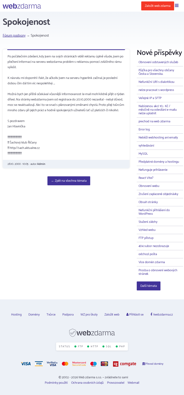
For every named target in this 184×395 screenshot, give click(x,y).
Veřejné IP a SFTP (150, 98)
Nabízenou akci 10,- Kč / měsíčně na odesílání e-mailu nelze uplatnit (158, 110)
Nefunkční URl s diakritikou (157, 82)
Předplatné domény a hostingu (159, 161)
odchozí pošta (148, 254)
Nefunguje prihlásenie (153, 170)
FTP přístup (146, 238)
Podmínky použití (56, 382)
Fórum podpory (14, 36)
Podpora (68, 314)
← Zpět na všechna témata (69, 181)
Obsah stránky (148, 202)
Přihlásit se (135, 314)
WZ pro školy (89, 314)
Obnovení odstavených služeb (158, 62)
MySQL (143, 153)
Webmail (133, 382)
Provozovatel (115, 382)
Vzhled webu (147, 230)
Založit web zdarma (158, 6)
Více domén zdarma (152, 262)
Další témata (148, 286)
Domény (34, 314)
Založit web (111, 314)
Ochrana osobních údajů (87, 382)
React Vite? (146, 178)
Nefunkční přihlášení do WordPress (154, 212)
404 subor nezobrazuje (154, 246)
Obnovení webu (149, 186)
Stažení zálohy (148, 222)
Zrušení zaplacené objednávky (158, 194)
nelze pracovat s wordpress (156, 90)
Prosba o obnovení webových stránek (158, 272)
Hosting (16, 314)
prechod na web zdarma (154, 121)
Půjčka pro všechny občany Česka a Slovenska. (156, 72)
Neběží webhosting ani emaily (158, 137)
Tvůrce (51, 314)
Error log (144, 129)
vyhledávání (146, 145)
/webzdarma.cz (162, 314)
